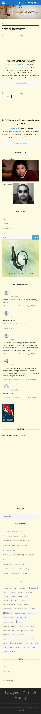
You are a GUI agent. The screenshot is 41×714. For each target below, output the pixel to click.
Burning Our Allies (9, 550)
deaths (6, 600)
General (21, 64)
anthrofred (14, 296)
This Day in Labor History (16, 647)
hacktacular (20, 613)
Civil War (5, 596)
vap (12, 364)
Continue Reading (21, 83)
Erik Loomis (11, 64)
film (19, 604)
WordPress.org (8, 681)
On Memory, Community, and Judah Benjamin (18, 555)
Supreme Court (17, 643)
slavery (5, 643)
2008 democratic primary (10, 588)
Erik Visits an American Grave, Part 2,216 (16, 541)
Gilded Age (33, 608)
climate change (17, 596)
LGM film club (9, 626)
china (20, 592)
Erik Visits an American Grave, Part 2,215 (16, 564)
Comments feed (8, 676)
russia (22, 639)
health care (31, 613)
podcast (6, 635)
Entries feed (7, 671)
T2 (12, 316)
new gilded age (22, 630)
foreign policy (7, 609)
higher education (8, 618)
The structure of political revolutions (15, 324)
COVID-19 (28, 596)
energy (23, 600)
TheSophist (15, 390)
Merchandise (7, 228)
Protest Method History (20, 61)
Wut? (4, 559)
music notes (30, 626)
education (14, 600)
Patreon (5, 223)
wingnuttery (9, 651)
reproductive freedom (10, 639)
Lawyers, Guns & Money (20, 695)
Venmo (5, 233)
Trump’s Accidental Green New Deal (15, 545)
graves (7, 612)
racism (20, 634)
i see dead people (8, 622)
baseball (33, 587)
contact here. (22, 435)
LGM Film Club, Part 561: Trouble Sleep (16, 569)
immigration (22, 617)
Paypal (5, 219)
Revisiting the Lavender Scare (13, 306)
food (26, 605)
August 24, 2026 (31, 306)
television (29, 643)
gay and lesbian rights (21, 608)
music (21, 626)
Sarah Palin (30, 639)
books (5, 592)
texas (36, 643)
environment (9, 604)
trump (34, 647)
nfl (32, 631)
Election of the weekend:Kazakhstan (15, 574)
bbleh (13, 339)
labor (20, 621)
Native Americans (9, 631)
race (13, 635)
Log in (5, 666)
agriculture (23, 588)
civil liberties (28, 592)
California (12, 592)
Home (4, 23)
